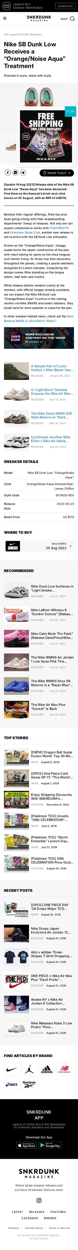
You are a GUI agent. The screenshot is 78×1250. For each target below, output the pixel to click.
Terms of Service (59, 1228)
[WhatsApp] (15, 173)
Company (13, 1228)
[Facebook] (8, 173)
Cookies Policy (34, 1228)
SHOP (64, 18)
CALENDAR (30, 1218)
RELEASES (36, 1211)
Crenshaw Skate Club (25, 232)
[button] (4, 107)
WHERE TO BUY (56, 173)
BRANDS (50, 1218)
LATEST (17, 1211)
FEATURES (58, 1211)
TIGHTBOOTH (59, 228)
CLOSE (70, 111)
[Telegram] (23, 173)
